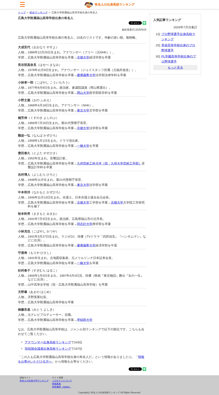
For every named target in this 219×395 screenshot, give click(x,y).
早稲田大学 (84, 320)
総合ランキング (39, 12)
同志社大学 (84, 224)
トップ (22, 12)
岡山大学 (83, 93)
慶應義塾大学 (86, 75)
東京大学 (83, 110)
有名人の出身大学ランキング (34, 380)
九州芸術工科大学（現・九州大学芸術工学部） (109, 163)
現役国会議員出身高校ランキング (48, 348)
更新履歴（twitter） (61, 387)
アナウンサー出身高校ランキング (48, 342)
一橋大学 (83, 146)
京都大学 (83, 57)
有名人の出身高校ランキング (115, 4)
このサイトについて (62, 380)
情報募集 (56, 383)
